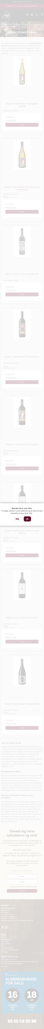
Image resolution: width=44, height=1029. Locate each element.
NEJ (17, 518)
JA (27, 518)
